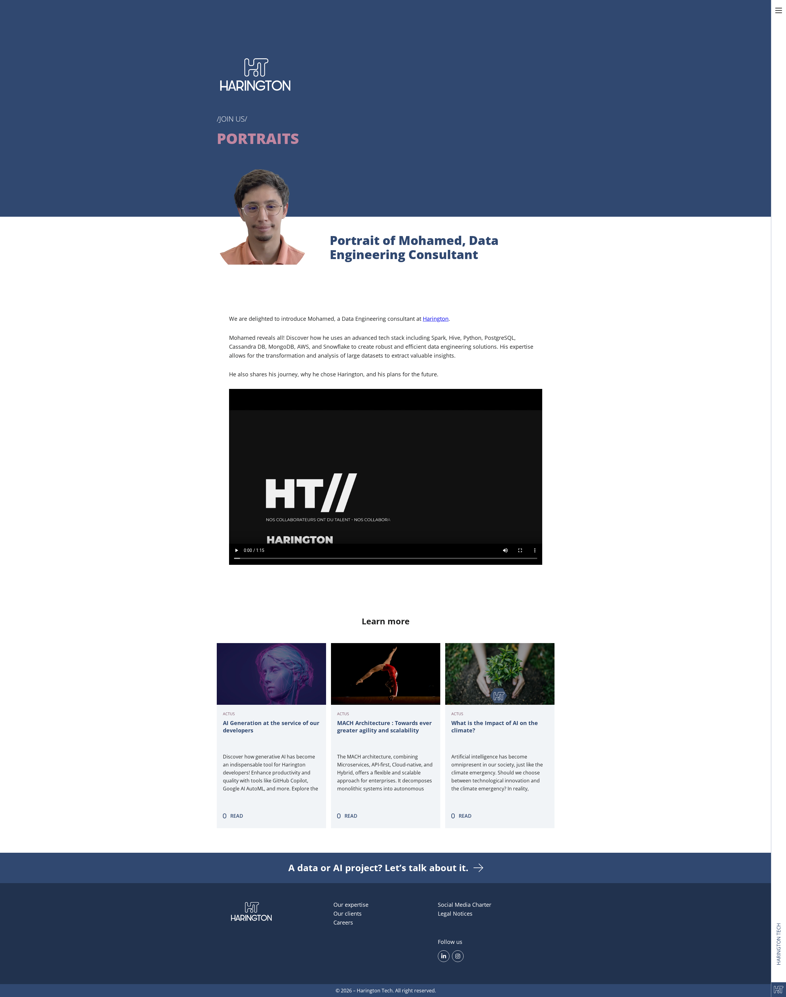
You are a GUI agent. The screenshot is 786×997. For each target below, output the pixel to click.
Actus (229, 713)
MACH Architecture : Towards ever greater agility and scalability (384, 727)
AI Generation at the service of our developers (271, 727)
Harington (436, 318)
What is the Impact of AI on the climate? (494, 727)
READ (236, 816)
